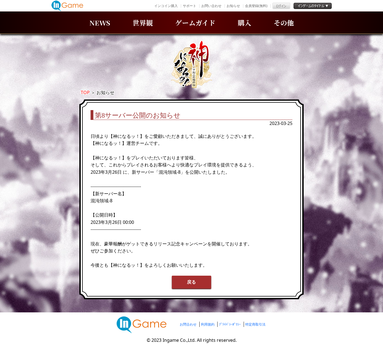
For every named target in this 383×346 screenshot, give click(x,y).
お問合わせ (188, 324)
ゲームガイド (195, 22)
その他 (284, 22)
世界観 (143, 22)
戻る (191, 282)
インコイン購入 (166, 5)
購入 (244, 22)
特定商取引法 (255, 324)
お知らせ (233, 5)
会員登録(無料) (256, 5)
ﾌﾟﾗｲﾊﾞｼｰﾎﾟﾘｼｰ (230, 324)
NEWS (99, 22)
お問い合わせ (211, 5)
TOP (85, 92)
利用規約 (207, 324)
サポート (189, 5)
